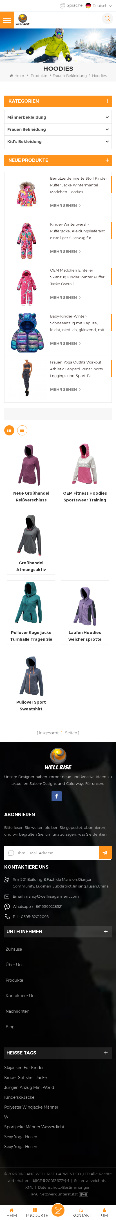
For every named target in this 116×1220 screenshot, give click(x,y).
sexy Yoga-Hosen (20, 1136)
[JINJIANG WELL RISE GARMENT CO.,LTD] (22, 19)
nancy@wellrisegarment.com (52, 896)
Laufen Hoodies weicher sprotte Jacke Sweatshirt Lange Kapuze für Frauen (85, 636)
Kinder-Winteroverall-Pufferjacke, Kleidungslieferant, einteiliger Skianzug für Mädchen (78, 231)
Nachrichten (17, 1011)
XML (29, 1187)
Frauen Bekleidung (70, 75)
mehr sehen (63, 205)
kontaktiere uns (21, 995)
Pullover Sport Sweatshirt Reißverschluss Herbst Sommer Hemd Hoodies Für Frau (31, 706)
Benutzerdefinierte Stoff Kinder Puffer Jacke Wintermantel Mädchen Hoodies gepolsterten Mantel (78, 185)
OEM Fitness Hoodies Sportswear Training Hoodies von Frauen (85, 497)
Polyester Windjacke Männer (31, 1107)
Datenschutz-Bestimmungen (64, 1187)
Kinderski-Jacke (19, 1097)
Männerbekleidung (26, 117)
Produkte (39, 75)
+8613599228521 (48, 906)
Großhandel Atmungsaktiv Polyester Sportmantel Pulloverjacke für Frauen (31, 566)
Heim (19, 75)
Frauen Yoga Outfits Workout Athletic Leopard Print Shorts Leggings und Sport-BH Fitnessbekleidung (76, 369)
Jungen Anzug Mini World (29, 1087)
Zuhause (14, 949)
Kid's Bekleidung (24, 141)
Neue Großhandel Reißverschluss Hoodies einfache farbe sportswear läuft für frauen (31, 497)
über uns (14, 964)
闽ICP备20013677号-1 (50, 1180)
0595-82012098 (35, 916)
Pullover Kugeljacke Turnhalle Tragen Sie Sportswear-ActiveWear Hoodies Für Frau (31, 636)
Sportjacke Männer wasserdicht (34, 1126)
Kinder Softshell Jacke (25, 1077)
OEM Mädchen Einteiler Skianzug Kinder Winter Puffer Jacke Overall (77, 277)
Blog (10, 1026)
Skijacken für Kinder (24, 1067)
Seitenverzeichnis (90, 1180)
